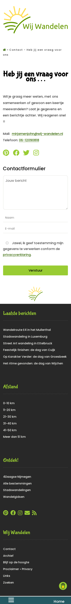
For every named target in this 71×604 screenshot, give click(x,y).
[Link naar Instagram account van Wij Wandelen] (20, 514)
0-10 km (9, 403)
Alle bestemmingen (17, 483)
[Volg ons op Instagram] (36, 153)
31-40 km (10, 423)
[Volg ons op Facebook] (16, 153)
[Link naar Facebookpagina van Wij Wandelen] (13, 514)
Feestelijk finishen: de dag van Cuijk (29, 350)
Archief (8, 556)
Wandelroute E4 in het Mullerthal (27, 330)
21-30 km (9, 417)
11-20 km (9, 410)
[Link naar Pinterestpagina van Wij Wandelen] (5, 514)
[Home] (5, 50)
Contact (9, 549)
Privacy (27, 569)
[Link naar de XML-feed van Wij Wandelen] (34, 514)
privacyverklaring (17, 255)
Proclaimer (11, 569)
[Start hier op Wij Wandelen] (35, 33)
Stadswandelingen (17, 490)
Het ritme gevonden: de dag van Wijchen (33, 363)
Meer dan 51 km (14, 437)
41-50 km (10, 430)
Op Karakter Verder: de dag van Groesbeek (35, 357)
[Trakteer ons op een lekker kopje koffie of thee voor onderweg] (63, 586)
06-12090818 (29, 140)
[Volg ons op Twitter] (26, 153)
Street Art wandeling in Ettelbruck (27, 343)
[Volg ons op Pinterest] (6, 153)
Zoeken (8, 582)
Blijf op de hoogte (16, 562)
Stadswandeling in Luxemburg (25, 336)
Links (6, 576)
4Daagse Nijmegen (17, 477)
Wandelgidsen (13, 497)
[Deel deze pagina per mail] (27, 514)
